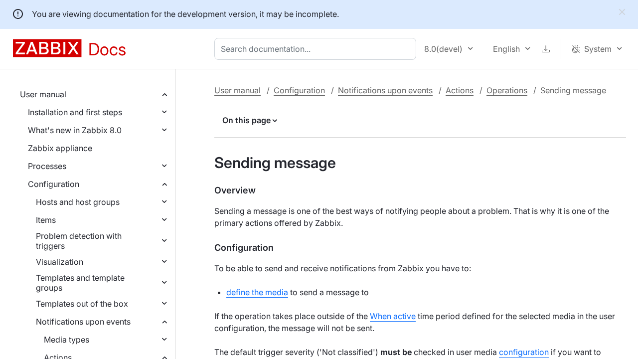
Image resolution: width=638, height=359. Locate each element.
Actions (460, 90)
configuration (524, 352)
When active (393, 316)
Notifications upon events (83, 322)
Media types (66, 340)
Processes (47, 166)
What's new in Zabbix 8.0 (75, 130)
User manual (43, 94)
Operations (506, 90)
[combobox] (317, 48)
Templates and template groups (80, 283)
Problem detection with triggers (79, 241)
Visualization (59, 262)
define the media (257, 292)
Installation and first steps (75, 112)
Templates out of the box (82, 304)
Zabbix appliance (60, 148)
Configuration (53, 184)
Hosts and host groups (78, 202)
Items (46, 220)
